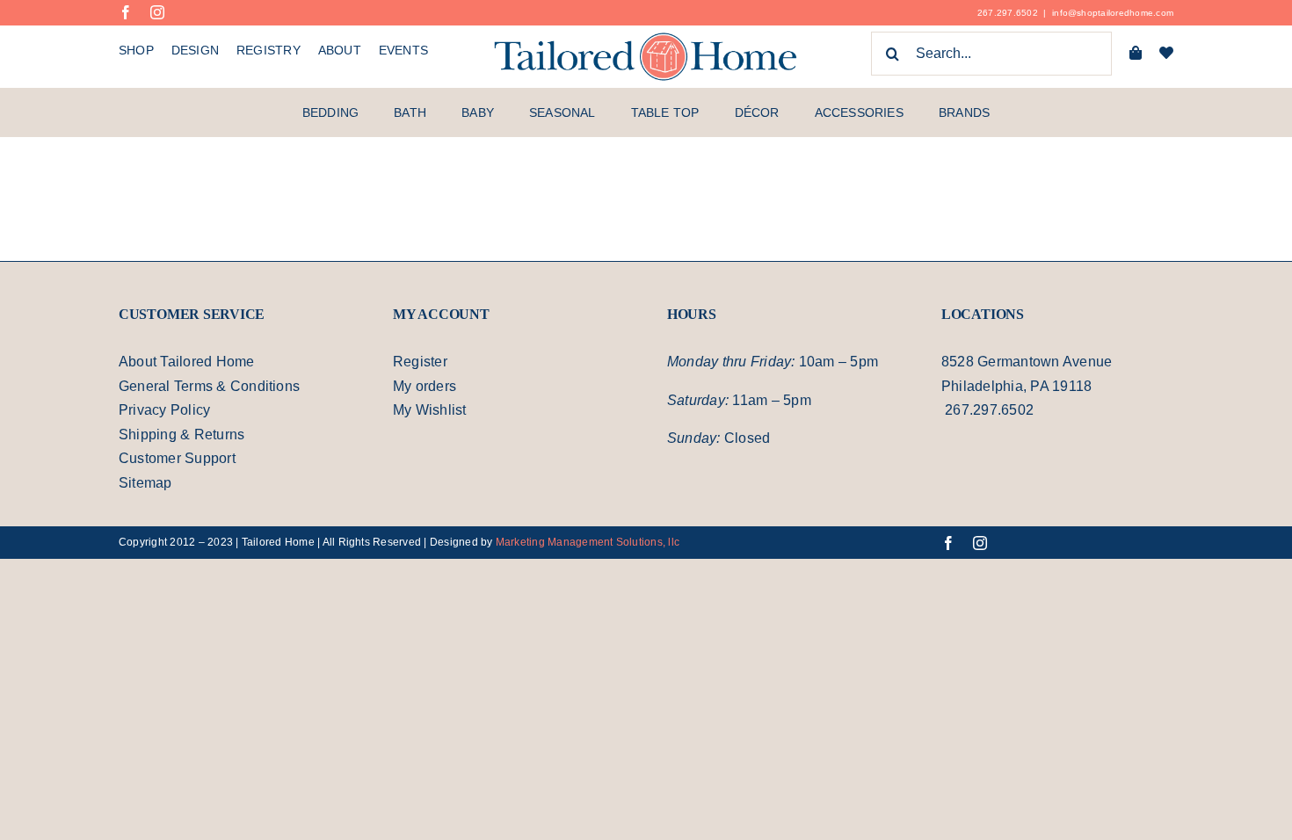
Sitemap (147, 482)
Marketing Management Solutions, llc (602, 541)
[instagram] (157, 12)
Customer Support (182, 457)
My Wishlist (431, 409)
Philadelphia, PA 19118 (1018, 385)
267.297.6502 (999, 12)
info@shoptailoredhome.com (1110, 12)
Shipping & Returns (184, 434)
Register (421, 361)
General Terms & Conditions (215, 385)
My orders (427, 385)
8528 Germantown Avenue (1031, 361)
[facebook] (126, 12)
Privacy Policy (165, 409)
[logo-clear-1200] (646, 37)
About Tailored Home (192, 361)
